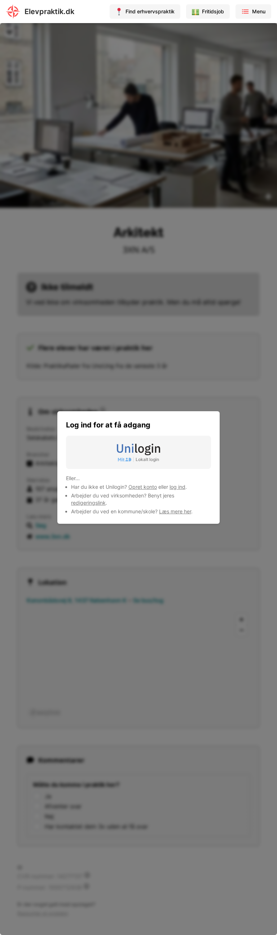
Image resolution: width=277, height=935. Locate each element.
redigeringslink (88, 503)
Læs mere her (175, 511)
